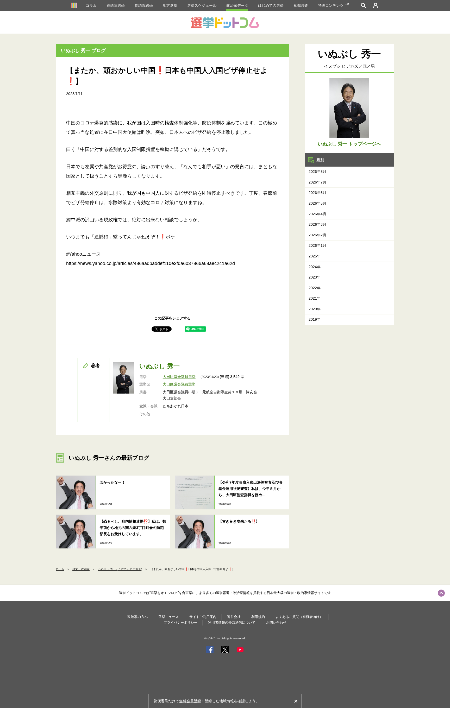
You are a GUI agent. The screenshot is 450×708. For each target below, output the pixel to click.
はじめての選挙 (271, 5)
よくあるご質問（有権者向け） (299, 617)
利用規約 (258, 617)
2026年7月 (317, 182)
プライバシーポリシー (180, 622)
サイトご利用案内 (202, 617)
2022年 (315, 288)
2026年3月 (317, 224)
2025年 (315, 256)
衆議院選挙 (116, 5)
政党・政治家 (81, 569)
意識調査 (300, 5)
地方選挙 (170, 5)
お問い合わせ (276, 622)
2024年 (315, 267)
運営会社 (234, 617)
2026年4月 (317, 214)
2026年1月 (317, 245)
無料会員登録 (190, 701)
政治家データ (237, 5)
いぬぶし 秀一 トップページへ (349, 144)
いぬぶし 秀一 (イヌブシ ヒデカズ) (120, 569)
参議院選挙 (144, 5)
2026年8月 (317, 171)
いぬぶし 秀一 (159, 366)
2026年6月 (317, 193)
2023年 (315, 277)
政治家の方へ (137, 617)
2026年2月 (317, 235)
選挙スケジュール (201, 5)
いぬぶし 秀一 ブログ (83, 50)
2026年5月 (317, 203)
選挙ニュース (168, 617)
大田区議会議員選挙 (179, 377)
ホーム (60, 569)
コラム (91, 5)
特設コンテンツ (330, 5)
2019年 (315, 319)
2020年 (315, 309)
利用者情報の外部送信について (231, 622)
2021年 (315, 298)
